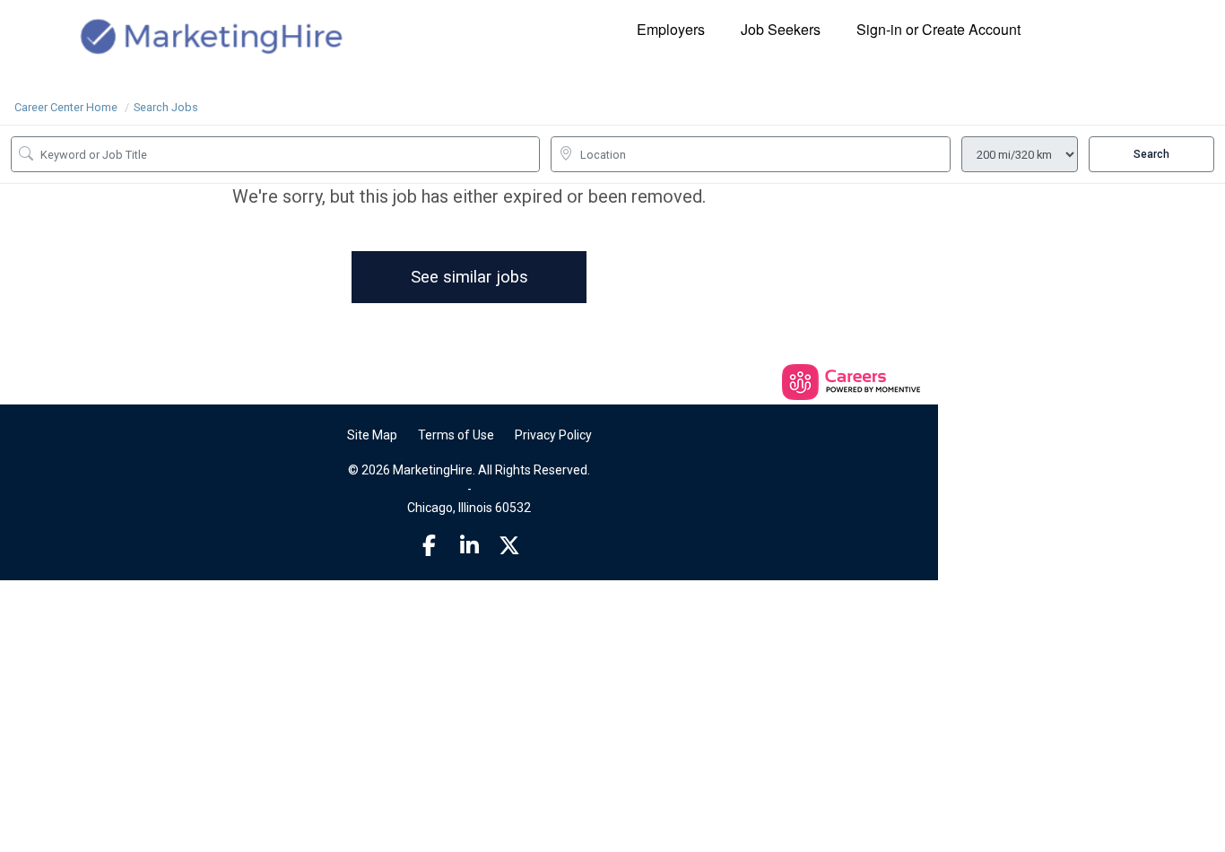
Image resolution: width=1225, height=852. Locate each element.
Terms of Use (456, 435)
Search (1151, 154)
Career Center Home (65, 107)
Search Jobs (166, 107)
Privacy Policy (553, 435)
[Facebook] (429, 546)
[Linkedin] (469, 546)
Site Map (372, 435)
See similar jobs (469, 276)
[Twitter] (509, 546)
